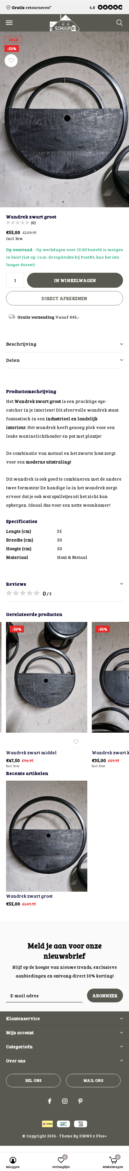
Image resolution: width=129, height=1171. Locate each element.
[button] (9, 23)
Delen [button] (13, 360)
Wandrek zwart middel (31, 752)
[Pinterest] (80, 1101)
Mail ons (93, 1080)
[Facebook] (49, 1101)
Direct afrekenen (64, 298)
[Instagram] (65, 1101)
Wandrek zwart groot (29, 896)
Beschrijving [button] (21, 344)
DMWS (85, 1136)
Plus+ (101, 1136)
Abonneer (105, 995)
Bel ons (33, 1080)
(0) (33, 222)
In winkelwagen (75, 280)
